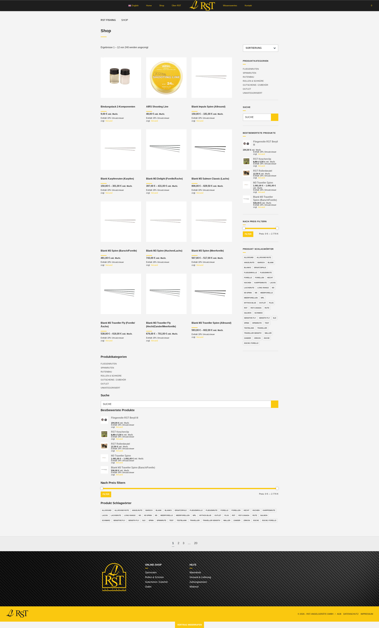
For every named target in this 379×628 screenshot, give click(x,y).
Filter (248, 234)
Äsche (266, 338)
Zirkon (257, 338)
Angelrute (249, 262)
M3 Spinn (248, 293)
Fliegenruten (251, 69)
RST (245, 308)
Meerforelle (266, 293)
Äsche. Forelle (251, 343)
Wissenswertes (230, 5)
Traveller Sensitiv (252, 333)
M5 (256, 293)
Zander (247, 338)
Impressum (367, 614)
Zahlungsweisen (198, 582)
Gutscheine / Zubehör (255, 85)
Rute (267, 308)
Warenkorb (195, 572)
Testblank (249, 328)
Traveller (262, 328)
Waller (268, 333)
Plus (271, 303)
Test (267, 323)
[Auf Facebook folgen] (7, 5)
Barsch (261, 262)
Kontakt (248, 5)
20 (195, 543)
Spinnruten (249, 73)
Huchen (247, 283)
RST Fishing (108, 20)
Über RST (176, 5)
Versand (108, 121)
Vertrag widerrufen (189, 625)
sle (274, 318)
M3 (273, 288)
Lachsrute (249, 288)
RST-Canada (256, 308)
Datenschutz (351, 614)
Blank (271, 262)
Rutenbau (248, 77)
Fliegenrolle (250, 272)
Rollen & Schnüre (253, 81)
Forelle (248, 278)
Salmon (247, 313)
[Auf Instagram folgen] (12, 5)
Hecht (270, 278)
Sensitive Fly (250, 318)
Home (149, 5)
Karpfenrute (260, 283)
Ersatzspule (260, 267)
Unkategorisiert (252, 93)
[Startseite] (202, 5)
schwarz (258, 313)
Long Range (263, 288)
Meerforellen (251, 298)
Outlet (247, 89)
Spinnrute (257, 323)
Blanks (247, 267)
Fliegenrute (266, 272)
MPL (262, 298)
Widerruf (194, 586)
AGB (339, 614)
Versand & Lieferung (200, 577)
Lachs (273, 283)
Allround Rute (264, 257)
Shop (161, 5)
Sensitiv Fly (264, 318)
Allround (248, 257)
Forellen (259, 278)
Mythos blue (250, 303)
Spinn (246, 323)
